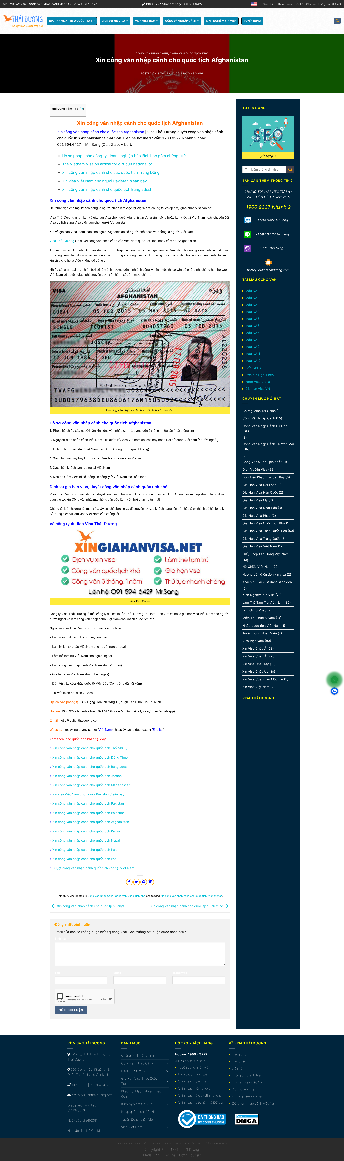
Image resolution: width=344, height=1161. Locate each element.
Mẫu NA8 (252, 340)
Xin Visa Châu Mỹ (255, 664)
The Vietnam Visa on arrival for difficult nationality (107, 164)
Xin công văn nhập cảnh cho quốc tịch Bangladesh (107, 189)
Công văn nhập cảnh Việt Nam (254, 1103)
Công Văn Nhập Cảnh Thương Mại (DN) (268, 446)
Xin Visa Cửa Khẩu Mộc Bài (262, 679)
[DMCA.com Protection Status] (247, 1119)
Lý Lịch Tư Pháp (254, 610)
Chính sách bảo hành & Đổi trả (200, 1102)
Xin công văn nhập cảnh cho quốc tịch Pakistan (88, 803)
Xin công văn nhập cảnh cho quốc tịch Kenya (86, 831)
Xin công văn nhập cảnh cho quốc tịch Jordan (87, 776)
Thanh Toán (285, 4)
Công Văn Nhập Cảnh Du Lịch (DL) (264, 428)
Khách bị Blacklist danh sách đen (267, 582)
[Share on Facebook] (129, 882)
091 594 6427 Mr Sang (270, 220)
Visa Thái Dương (62, 241)
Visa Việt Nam (145, 20)
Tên (57, 972)
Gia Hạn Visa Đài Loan (259, 485)
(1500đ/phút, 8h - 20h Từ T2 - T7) (193, 1060)
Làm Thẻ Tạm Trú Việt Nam (262, 602)
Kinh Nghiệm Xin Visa (221, 20)
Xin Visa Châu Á (254, 648)
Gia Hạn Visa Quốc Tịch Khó (263, 523)
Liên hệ (237, 1068)
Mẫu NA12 (253, 361)
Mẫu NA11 (252, 354)
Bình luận (62, 938)
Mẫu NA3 (252, 305)
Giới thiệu (239, 1061)
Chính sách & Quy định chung (200, 1095)
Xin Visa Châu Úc (255, 671)
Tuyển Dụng (252, 20)
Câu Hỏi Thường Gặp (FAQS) (323, 4)
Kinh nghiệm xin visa (247, 1096)
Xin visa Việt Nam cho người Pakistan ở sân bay (104, 181)
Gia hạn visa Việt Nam (248, 1082)
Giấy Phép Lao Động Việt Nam (265, 554)
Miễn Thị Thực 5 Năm (258, 618)
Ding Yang (195, 73)
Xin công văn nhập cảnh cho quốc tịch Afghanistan (90, 822)
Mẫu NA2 (252, 298)
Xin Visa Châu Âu (255, 656)
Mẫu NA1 (252, 291)
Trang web (179, 972)
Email (117, 972)
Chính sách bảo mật (193, 1081)
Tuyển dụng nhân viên (194, 1067)
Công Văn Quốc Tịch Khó (189, 53)
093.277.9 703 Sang (268, 248)
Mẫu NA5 (252, 319)
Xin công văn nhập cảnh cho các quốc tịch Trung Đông (111, 172)
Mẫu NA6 (252, 326)
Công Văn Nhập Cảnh (180, 20)
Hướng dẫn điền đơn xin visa (264, 574)
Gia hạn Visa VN (257, 389)
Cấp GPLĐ (253, 368)
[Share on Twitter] (136, 882)
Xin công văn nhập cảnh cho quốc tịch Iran (84, 850)
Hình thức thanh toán (193, 1074)
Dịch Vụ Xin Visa (113, 20)
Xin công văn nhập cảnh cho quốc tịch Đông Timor (90, 757)
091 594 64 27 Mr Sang (271, 234)
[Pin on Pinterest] (143, 882)
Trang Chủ (124, 1143)
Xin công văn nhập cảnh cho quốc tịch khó (84, 859)
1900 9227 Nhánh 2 (268, 207)
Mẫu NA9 (252, 347)
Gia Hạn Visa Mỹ (255, 500)
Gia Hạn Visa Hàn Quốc (260, 492)
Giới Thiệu (269, 4)
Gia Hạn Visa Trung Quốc (261, 539)
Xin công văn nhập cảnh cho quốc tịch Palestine (88, 813)
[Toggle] (167, 1063)
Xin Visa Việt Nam (255, 687)
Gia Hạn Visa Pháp (256, 516)
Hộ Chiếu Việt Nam (256, 567)
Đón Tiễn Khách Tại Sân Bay (263, 477)
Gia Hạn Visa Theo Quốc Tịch (70, 20)
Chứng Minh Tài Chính (259, 411)
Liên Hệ (299, 4)
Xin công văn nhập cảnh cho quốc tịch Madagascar (91, 785)
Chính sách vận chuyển (195, 1088)
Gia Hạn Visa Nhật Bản (259, 508)
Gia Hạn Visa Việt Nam (259, 546)
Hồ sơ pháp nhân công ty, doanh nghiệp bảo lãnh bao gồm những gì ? (124, 155)
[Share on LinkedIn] (151, 882)
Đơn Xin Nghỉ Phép (259, 375)
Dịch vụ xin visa (243, 1089)
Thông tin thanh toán (247, 1075)
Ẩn (81, 108)
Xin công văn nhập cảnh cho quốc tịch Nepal (86, 840)
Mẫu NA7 (252, 333)
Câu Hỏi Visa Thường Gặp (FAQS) (205, 1143)
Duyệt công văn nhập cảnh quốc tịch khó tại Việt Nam (93, 868)
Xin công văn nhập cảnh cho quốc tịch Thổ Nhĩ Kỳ (89, 748)
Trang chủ (239, 1054)
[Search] (337, 21)
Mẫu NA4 (252, 312)
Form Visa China (257, 382)
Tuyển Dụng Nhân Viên (259, 633)
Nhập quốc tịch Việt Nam (261, 626)
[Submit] (290, 169)
